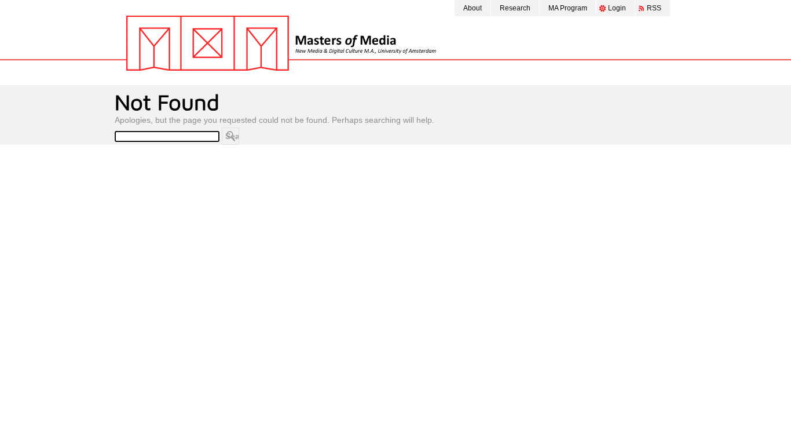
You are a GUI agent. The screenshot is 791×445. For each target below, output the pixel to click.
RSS (654, 8)
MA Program (567, 8)
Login (617, 8)
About (472, 8)
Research (515, 8)
